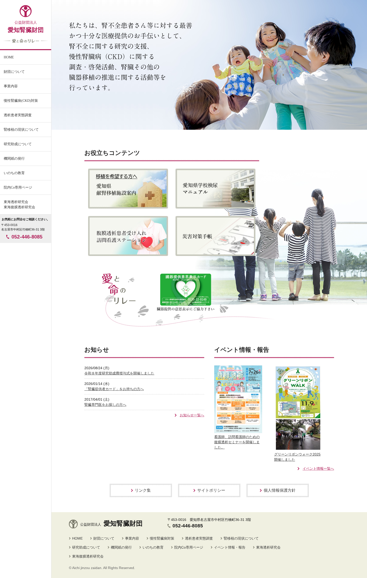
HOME (77, 538)
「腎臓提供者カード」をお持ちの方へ (114, 389)
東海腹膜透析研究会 (88, 556)
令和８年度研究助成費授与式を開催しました (119, 373)
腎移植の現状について (241, 538)
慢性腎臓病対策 (162, 538)
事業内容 (11, 86)
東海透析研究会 (268, 547)
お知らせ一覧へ (192, 415)
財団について (103, 538)
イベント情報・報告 (229, 547)
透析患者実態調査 (199, 538)
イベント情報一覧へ (318, 468)
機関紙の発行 (14, 158)
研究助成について (86, 547)
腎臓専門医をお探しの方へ (105, 405)
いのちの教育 (14, 173)
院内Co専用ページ (18, 187)
